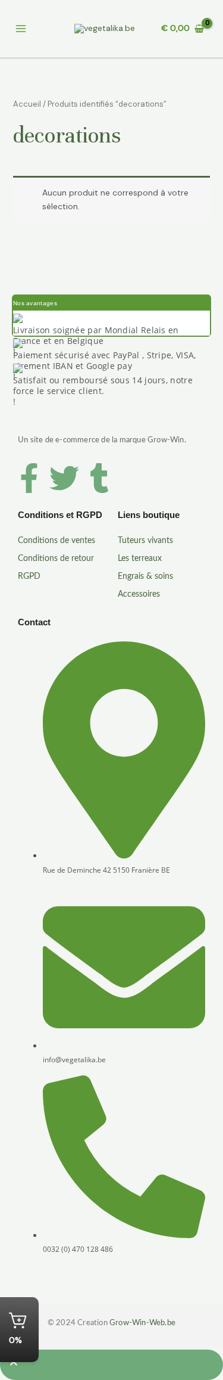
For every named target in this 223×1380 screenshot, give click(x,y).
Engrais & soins (145, 576)
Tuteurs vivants (145, 541)
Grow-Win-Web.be (142, 1323)
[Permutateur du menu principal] (20, 29)
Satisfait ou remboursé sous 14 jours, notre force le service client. (103, 385)
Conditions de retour (56, 558)
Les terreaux (140, 558)
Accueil (27, 104)
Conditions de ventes (56, 541)
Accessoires (139, 594)
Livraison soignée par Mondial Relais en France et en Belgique (96, 335)
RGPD (29, 576)
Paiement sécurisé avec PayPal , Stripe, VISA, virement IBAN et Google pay (104, 360)
